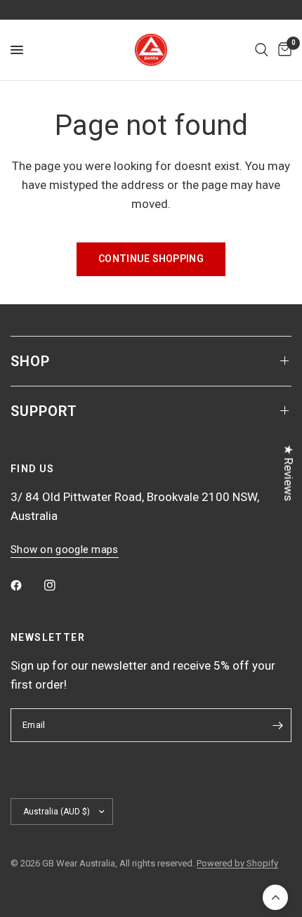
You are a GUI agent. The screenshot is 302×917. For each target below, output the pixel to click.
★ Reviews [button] (289, 472)
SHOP (30, 361)
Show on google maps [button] (65, 550)
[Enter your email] (277, 725)
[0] (282, 50)
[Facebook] (26, 585)
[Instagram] (59, 585)
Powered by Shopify (237, 863)
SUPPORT (44, 411)
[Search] (261, 50)
